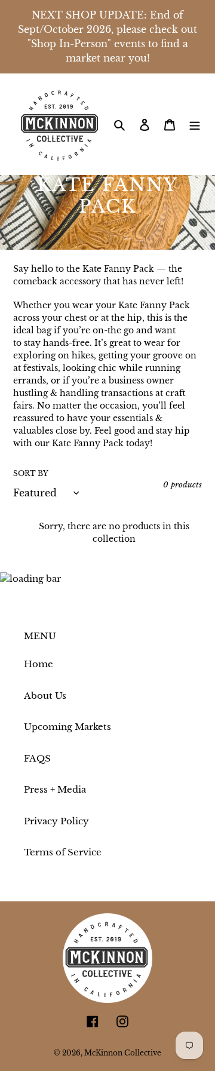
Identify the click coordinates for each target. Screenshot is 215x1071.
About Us (45, 695)
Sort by (30, 473)
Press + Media (55, 789)
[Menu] (194, 124)
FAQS (37, 758)
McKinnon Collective (122, 1052)
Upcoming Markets (67, 726)
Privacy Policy (56, 821)
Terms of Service (63, 852)
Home (38, 664)
